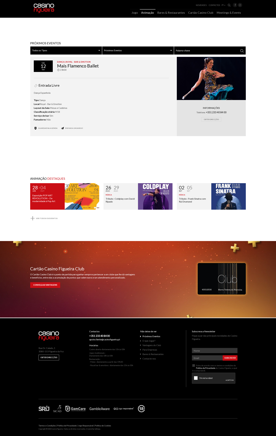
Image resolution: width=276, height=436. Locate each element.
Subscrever (230, 358)
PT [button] (223, 5)
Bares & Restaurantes (171, 12)
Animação (147, 12)
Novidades (201, 5)
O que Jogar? (148, 340)
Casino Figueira (40, 6)
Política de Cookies (103, 425)
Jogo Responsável (85, 425)
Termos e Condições (47, 425)
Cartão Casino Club (200, 12)
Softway (97, 429)
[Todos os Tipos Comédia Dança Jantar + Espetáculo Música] (66, 50)
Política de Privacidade (205, 368)
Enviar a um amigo (74, 128)
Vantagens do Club (151, 345)
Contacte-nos (149, 358)
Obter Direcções (211, 119)
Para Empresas (149, 349)
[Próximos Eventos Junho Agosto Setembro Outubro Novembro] (138, 50)
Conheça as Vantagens (45, 285)
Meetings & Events (229, 12)
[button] (235, 5)
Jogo (135, 12)
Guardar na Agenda (47, 128)
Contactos (214, 5)
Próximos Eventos (151, 336)
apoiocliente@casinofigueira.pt (104, 339)
